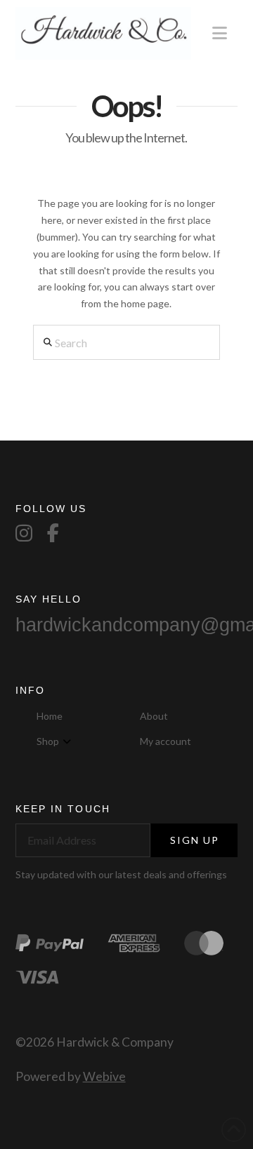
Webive (104, 1076)
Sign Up (195, 840)
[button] (220, 33)
